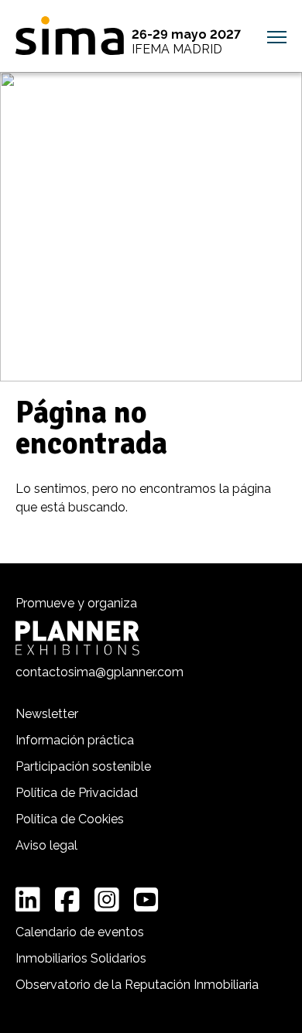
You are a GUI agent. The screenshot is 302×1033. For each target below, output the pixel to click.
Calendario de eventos (79, 932)
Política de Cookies (69, 819)
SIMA (69, 35)
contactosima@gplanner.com (99, 672)
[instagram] (106, 900)
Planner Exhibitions (77, 638)
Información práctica (74, 740)
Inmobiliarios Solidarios (80, 958)
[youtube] (146, 900)
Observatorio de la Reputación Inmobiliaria (137, 984)
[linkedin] (27, 900)
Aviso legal (46, 845)
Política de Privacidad (76, 792)
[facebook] (67, 900)
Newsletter (46, 713)
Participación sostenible (83, 766)
